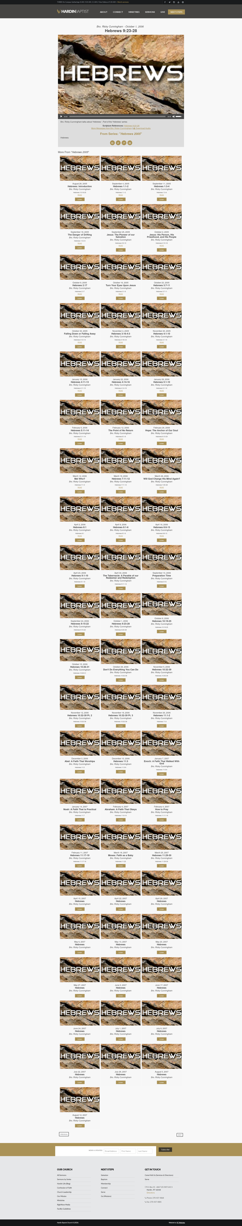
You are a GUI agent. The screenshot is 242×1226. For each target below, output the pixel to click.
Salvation (104, 1175)
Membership (106, 1184)
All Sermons (61, 1175)
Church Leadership (64, 1192)
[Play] (61, 116)
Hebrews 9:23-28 (131, 125)
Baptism (104, 1179)
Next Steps (176, 12)
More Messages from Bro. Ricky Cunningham (111, 128)
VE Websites (181, 1222)
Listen (80, 199)
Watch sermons (123, 2)
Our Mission (61, 1196)
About (103, 12)
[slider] (117, 116)
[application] (121, 116)
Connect (118, 12)
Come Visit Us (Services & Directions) (159, 1175)
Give (162, 12)
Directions (151, 1192)
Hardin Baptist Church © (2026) (67, 1222)
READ (80, 195)
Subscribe (165, 1150)
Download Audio (143, 128)
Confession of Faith (64, 1188)
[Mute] (173, 116)
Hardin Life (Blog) (63, 1184)
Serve (103, 1192)
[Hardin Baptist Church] (73, 10)
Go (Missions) (106, 1196)
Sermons (150, 12)
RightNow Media (63, 1205)
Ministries (134, 12)
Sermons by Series (64, 1179)
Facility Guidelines (64, 1209)
